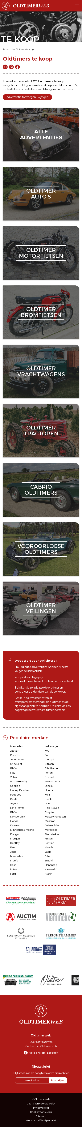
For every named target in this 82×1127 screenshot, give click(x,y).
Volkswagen (52, 746)
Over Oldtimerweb (41, 1041)
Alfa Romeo (52, 768)
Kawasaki (50, 869)
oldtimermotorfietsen (41, 253)
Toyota (14, 803)
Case (13, 864)
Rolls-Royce (52, 807)
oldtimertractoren (41, 430)
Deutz (14, 798)
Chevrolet (16, 763)
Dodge (14, 834)
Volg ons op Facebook (43, 1052)
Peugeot (15, 794)
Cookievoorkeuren (41, 1112)
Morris (14, 860)
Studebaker (52, 834)
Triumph (50, 759)
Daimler (15, 825)
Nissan (49, 838)
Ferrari (49, 772)
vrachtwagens (47, 89)
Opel (47, 803)
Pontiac (49, 842)
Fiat (12, 772)
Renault (49, 777)
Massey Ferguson (55, 816)
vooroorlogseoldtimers (41, 549)
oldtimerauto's (41, 193)
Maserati (50, 820)
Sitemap (41, 1116)
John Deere (17, 759)
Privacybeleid (41, 1107)
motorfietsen (11, 89)
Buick (48, 798)
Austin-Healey (18, 781)
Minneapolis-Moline (22, 829)
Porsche (15, 755)
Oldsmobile (52, 825)
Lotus (13, 869)
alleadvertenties (41, 134)
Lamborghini (18, 816)
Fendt (14, 847)
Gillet (48, 856)
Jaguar (14, 750)
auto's (73, 85)
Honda (49, 790)
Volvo (13, 777)
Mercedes (16, 746)
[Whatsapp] (11, 67)
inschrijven (58, 1080)
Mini (47, 794)
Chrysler (50, 812)
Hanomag (51, 864)
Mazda (49, 847)
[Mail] (5, 67)
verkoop (46, 85)
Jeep (13, 851)
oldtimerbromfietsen (41, 312)
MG (47, 750)
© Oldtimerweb (41, 1099)
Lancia (49, 785)
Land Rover (17, 807)
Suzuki (49, 860)
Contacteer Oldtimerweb (41, 1046)
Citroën (49, 763)
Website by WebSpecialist (41, 1120)
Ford (47, 755)
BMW (13, 768)
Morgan (15, 838)
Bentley (15, 842)
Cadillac (15, 785)
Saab (48, 851)
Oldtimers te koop (25, 49)
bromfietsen (29, 89)
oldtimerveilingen (41, 608)
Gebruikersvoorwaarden (41, 1103)
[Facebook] (17, 67)
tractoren (66, 89)
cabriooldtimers (41, 490)
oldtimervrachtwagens (41, 371)
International (52, 781)
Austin (48, 873)
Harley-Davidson (20, 790)
